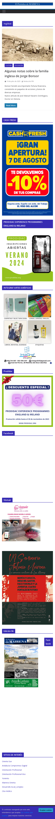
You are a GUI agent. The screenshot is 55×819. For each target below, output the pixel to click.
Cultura (9, 65)
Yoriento (5, 778)
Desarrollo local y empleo (12, 787)
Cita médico (7, 791)
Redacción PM (29, 81)
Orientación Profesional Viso (14, 774)
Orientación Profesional (12, 770)
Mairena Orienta (8, 782)
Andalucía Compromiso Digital (14, 765)
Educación (19, 65)
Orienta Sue (7, 761)
